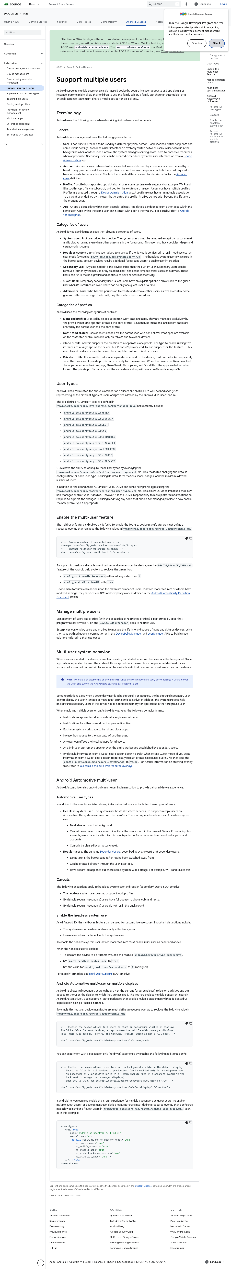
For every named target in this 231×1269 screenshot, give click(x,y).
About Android (58, 1262)
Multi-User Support (100, 974)
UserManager (156, 633)
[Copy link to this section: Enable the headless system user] (111, 916)
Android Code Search (61, 4)
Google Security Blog (121, 1231)
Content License (143, 1185)
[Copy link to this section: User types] (81, 384)
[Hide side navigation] (40, 1263)
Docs (32, 4)
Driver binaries (57, 1242)
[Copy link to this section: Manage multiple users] (103, 612)
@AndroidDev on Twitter (123, 1220)
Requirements (57, 1220)
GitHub (53, 1247)
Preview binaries (58, 1231)
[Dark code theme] (187, 538)
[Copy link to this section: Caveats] (73, 880)
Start (216, 43)
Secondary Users (110, 851)
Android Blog (117, 1226)
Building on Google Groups (124, 1242)
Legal (88, 1262)
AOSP (59, 67)
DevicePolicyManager (129, 633)
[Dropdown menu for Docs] (39, 4)
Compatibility (108, 21)
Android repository (60, 1215)
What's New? (11, 21)
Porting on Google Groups (124, 1247)
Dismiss (197, 43)
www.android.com (180, 1231)
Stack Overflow (178, 1242)
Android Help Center (181, 1215)
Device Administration (114, 192)
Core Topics (84, 21)
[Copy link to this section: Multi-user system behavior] (113, 652)
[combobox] (164, 4)
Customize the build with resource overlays (106, 766)
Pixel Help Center (179, 1220)
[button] (20, 53)
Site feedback (125, 1262)
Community (75, 1262)
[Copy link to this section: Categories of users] (91, 225)
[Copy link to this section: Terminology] (84, 113)
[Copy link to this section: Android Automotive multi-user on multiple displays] (141, 984)
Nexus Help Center (180, 1226)
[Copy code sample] (191, 538)
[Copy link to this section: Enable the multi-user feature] (116, 518)
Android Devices (136, 21)
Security (62, 21)
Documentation (16, 13)
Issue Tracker (177, 1247)
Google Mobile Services (183, 1237)
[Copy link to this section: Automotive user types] (96, 798)
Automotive (163, 21)
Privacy (110, 1262)
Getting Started (38, 21)
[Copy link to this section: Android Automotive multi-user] (120, 781)
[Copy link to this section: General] (72, 130)
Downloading (57, 1226)
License (98, 1262)
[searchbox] (22, 32)
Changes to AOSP (172, 51)
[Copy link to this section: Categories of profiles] (95, 305)
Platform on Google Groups (124, 1237)
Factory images (58, 1237)
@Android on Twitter (121, 1215)
